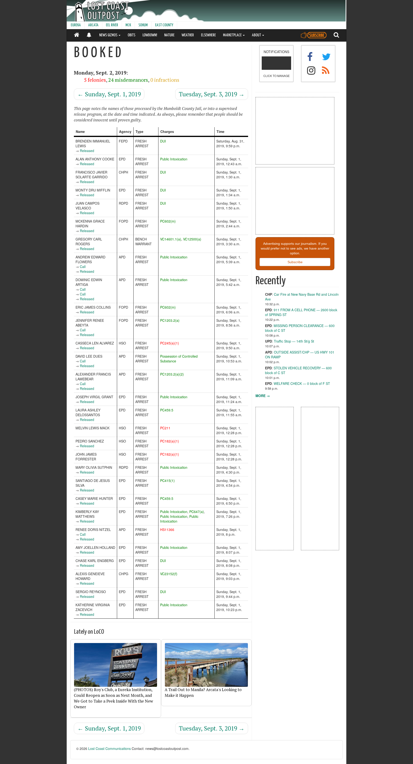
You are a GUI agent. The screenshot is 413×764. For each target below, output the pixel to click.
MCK (128, 25)
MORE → (262, 395)
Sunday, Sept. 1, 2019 (109, 94)
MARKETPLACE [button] (232, 35)
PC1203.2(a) (169, 320)
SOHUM (143, 25)
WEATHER (188, 35)
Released (87, 150)
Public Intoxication (173, 159)
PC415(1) (167, 480)
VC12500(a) (192, 239)
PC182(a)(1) (169, 441)
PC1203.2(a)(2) (172, 374)
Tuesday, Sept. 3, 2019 (212, 94)
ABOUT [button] (257, 35)
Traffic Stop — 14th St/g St (294, 341)
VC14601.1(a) (170, 239)
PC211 (165, 428)
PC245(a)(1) (169, 343)
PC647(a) (196, 511)
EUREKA (76, 25)
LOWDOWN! (149, 35)
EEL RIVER (112, 25)
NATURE (169, 35)
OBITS (131, 35)
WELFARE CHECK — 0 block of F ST (302, 383)
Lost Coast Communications (109, 748)
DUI (163, 141)
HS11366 (167, 529)
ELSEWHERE (208, 35)
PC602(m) (168, 221)
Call (83, 266)
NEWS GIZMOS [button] (108, 35)
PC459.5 (166, 410)
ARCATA (93, 25)
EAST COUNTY (164, 25)
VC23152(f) (168, 573)
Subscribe (295, 262)
